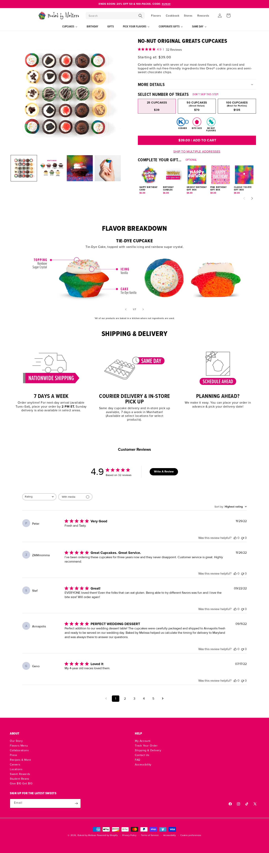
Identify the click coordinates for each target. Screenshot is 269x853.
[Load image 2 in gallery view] (52, 168)
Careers (15, 764)
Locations (16, 769)
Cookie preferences (190, 835)
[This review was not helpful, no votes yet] (242, 538)
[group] (197, 104)
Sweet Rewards (20, 774)
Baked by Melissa (87, 835)
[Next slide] (143, 309)
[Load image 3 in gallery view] (80, 168)
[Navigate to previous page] (106, 698)
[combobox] (39, 496)
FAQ (137, 760)
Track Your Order (146, 746)
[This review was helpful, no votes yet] (235, 538)
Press (13, 755)
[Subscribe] (76, 803)
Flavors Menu (19, 746)
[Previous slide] (126, 309)
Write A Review (164, 471)
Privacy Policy (129, 835)
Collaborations (19, 750)
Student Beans (19, 779)
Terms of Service (150, 835)
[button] (115, 15)
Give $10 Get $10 (21, 783)
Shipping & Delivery (148, 750)
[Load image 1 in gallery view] (24, 168)
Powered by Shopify (107, 835)
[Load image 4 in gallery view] (108, 168)
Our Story (16, 741)
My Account (142, 741)
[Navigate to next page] (163, 698)
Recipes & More (20, 760)
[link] (51, 380)
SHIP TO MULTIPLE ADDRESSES (196, 151)
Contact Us (142, 755)
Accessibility (143, 764)
